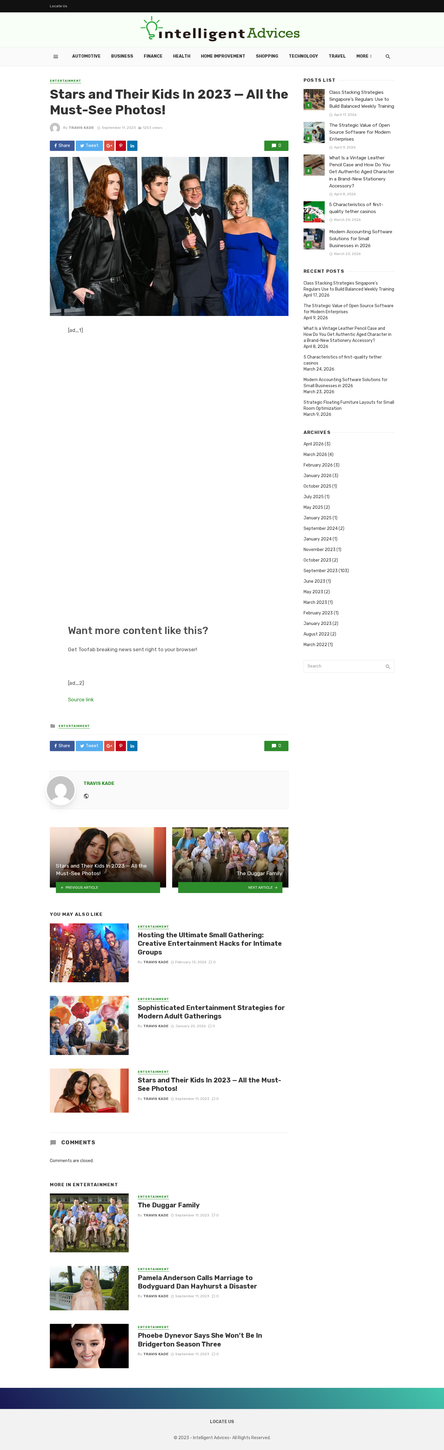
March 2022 (315, 644)
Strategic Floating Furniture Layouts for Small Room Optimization (349, 405)
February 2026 (318, 465)
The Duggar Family (169, 1205)
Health (181, 56)
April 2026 (314, 444)
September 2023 (321, 570)
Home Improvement (223, 56)
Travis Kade (81, 128)
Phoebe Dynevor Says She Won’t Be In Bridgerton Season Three (200, 1340)
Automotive (86, 56)
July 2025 (314, 496)
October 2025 (317, 486)
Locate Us (58, 6)
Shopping (267, 56)
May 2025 (313, 507)
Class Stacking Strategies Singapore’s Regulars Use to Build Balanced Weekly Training (361, 99)
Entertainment (65, 81)
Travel (337, 56)
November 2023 (320, 549)
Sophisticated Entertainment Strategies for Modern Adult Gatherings (211, 1012)
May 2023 (313, 591)
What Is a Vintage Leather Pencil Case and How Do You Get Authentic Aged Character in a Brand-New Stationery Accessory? (361, 171)
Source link (81, 699)
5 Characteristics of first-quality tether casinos (356, 208)
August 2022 (317, 634)
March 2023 (315, 602)
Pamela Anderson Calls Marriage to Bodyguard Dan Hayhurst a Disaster (197, 1282)
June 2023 (314, 581)
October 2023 (317, 560)
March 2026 (315, 454)
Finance (153, 56)
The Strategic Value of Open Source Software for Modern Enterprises (360, 132)
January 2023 (318, 623)
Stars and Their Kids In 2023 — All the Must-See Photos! (209, 1084)
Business (122, 56)
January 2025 (318, 518)
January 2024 (318, 539)
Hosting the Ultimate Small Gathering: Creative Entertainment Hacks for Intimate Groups (210, 943)
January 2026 (318, 475)
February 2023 (318, 613)
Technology (303, 56)
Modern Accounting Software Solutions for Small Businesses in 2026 (360, 238)
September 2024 (321, 528)
